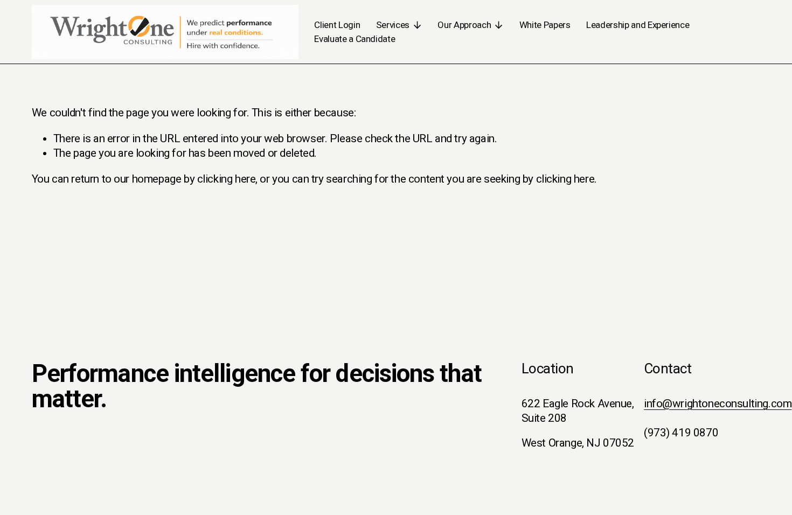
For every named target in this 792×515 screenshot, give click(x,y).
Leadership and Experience (637, 24)
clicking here (226, 178)
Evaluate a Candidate (354, 38)
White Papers (545, 24)
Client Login (337, 24)
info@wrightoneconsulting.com (717, 403)
